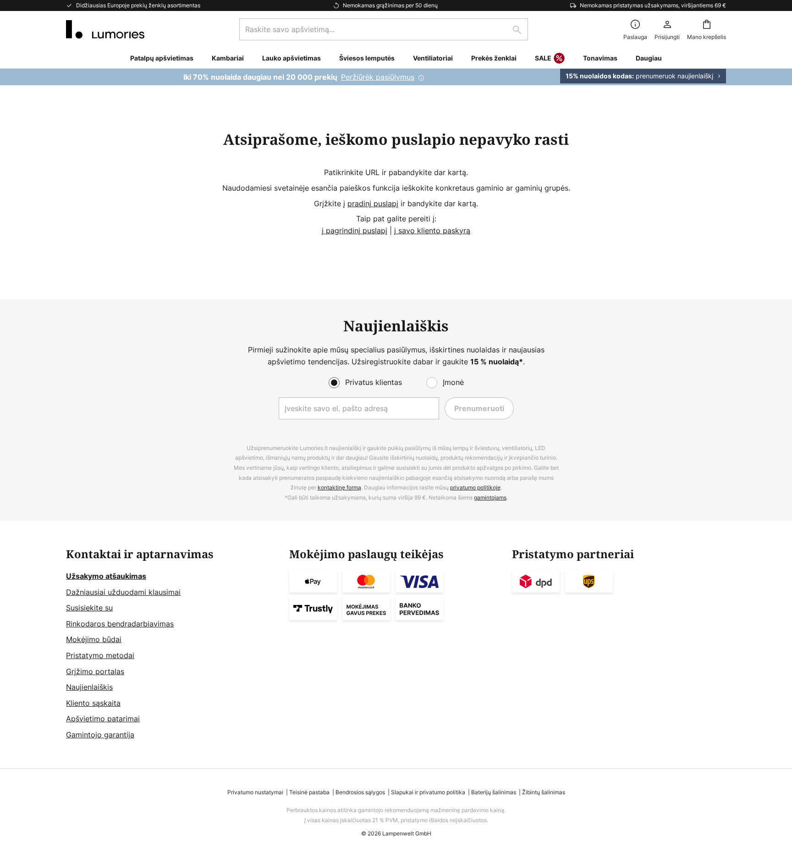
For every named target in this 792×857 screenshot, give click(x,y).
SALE (543, 58)
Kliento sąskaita (93, 703)
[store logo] (105, 29)
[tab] (173, 644)
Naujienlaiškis (89, 687)
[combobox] (384, 29)
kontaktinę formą (339, 487)
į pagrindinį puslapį (354, 230)
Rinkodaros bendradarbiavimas (120, 624)
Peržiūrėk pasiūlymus (377, 77)
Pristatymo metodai (100, 655)
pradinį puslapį (372, 203)
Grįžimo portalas (95, 671)
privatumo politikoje (475, 487)
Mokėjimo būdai (93, 639)
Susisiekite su (89, 608)
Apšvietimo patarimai (103, 719)
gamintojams (490, 497)
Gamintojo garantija (100, 735)
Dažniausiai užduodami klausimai (123, 592)
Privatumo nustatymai (255, 792)
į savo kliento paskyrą (432, 230)
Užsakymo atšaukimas (106, 576)
